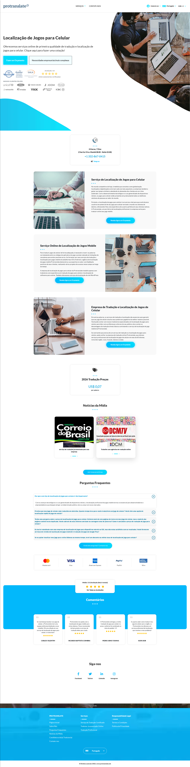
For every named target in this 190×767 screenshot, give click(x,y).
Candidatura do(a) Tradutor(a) (60, 737)
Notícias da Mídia (56, 734)
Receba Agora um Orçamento (121, 220)
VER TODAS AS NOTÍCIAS (95, 472)
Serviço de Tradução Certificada (92, 723)
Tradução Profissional (89, 730)
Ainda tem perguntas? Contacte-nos (95, 545)
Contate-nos (95, 6)
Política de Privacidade (120, 726)
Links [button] (95, 706)
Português (96, 751)
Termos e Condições (119, 723)
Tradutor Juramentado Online (92, 726)
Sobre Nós (53, 726)
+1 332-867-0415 (95, 156)
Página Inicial (54, 723)
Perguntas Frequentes (57, 730)
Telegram (96, 161)
